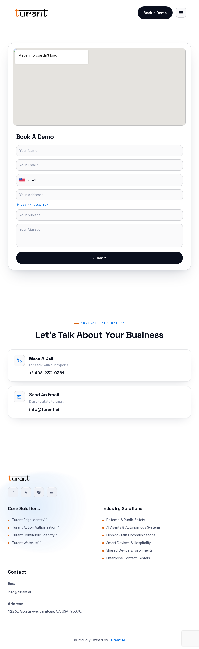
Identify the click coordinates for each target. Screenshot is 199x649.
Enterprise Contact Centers (128, 558)
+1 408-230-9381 (46, 372)
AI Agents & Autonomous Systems (133, 527)
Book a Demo (155, 12)
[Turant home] (31, 12)
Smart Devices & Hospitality (128, 543)
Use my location (34, 204)
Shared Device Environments (129, 550)
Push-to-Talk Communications (130, 535)
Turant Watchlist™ (26, 543)
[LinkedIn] (52, 492)
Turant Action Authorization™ (35, 527)
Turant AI (117, 640)
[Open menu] (181, 13)
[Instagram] (39, 492)
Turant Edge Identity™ (29, 519)
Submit (99, 257)
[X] (26, 492)
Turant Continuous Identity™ (34, 535)
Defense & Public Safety (125, 519)
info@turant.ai (44, 409)
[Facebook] (13, 492)
